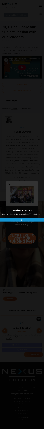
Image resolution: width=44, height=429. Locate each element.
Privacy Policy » (34, 214)
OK (22, 220)
